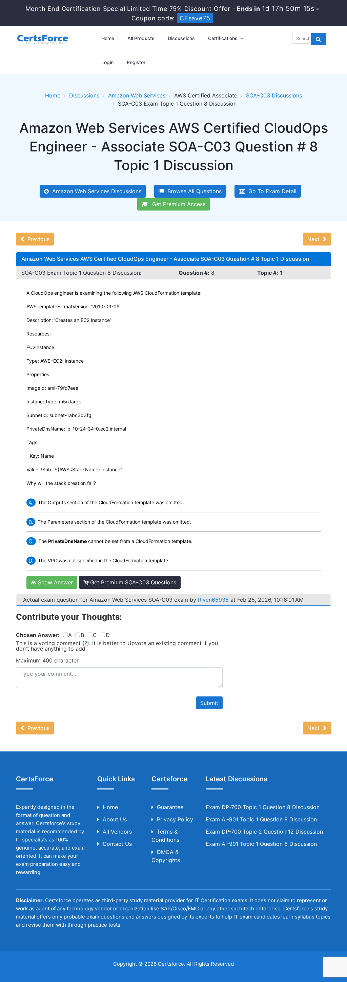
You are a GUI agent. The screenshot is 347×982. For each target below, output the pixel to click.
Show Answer (54, 582)
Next (315, 239)
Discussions (181, 38)
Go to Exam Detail (271, 191)
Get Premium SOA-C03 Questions (132, 582)
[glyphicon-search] (318, 39)
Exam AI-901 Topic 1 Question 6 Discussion (261, 843)
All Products (141, 38)
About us (115, 819)
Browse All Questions (193, 191)
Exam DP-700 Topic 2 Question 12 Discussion (264, 831)
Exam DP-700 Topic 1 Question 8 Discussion (263, 807)
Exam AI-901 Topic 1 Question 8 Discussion (261, 819)
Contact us (117, 843)
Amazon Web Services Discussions (95, 191)
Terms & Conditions (165, 835)
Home (107, 38)
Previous (36, 239)
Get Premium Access (177, 204)
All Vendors (117, 831)
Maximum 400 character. (48, 660)
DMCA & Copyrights (165, 856)
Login (107, 62)
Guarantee (170, 807)
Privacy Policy (175, 819)
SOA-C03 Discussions (274, 95)
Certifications (223, 38)
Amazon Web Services (136, 95)
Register (136, 62)
